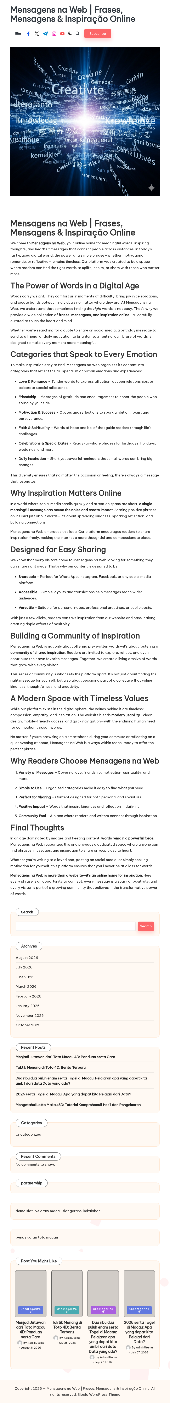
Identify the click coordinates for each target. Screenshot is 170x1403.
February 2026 (28, 996)
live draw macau (48, 1211)
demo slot (24, 1211)
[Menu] (18, 33)
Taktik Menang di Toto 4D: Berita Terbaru (51, 1067)
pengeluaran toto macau (37, 1237)
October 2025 (28, 1025)
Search (27, 912)
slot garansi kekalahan (81, 1211)
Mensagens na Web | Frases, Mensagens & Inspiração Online (72, 14)
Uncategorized (28, 1134)
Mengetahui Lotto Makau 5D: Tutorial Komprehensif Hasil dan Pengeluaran (78, 1104)
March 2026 (26, 986)
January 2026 (28, 1006)
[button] (97, 33)
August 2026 (27, 957)
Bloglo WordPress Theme (99, 1394)
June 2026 (25, 977)
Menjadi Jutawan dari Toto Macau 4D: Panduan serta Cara (65, 1057)
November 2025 (30, 1015)
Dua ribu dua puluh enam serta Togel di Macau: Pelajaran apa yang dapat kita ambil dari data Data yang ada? (81, 1081)
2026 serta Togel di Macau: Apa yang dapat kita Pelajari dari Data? (73, 1094)
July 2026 (24, 967)
